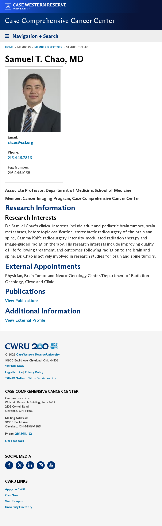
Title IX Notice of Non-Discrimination (30, 378)
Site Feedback (14, 441)
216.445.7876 (20, 157)
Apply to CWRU (15, 489)
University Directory (18, 507)
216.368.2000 (14, 366)
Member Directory (48, 47)
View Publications (22, 300)
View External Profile (25, 320)
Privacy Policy (34, 372)
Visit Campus (14, 501)
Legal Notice (14, 372)
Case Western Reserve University (38, 354)
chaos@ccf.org (20, 142)
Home (9, 47)
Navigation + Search (30, 37)
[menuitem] (81, 489)
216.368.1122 (23, 433)
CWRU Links (16, 481)
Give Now (11, 495)
